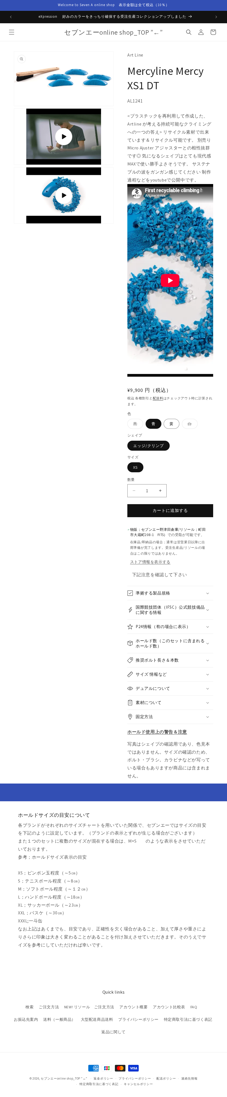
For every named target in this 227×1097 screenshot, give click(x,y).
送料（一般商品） (59, 1019)
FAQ (193, 1006)
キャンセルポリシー (138, 1084)
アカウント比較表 (169, 1006)
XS (135, 467)
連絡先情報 (189, 1078)
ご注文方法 (49, 1006)
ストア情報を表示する (150, 561)
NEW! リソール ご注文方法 (89, 1006)
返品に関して (113, 1031)
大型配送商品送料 (97, 1019)
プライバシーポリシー (138, 1019)
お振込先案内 (26, 1019)
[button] (12, 32)
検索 (29, 1006)
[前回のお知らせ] (11, 17)
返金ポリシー (103, 1078)
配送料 (158, 398)
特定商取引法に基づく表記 (188, 1019)
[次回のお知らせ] (216, 17)
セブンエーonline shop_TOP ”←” (64, 1078)
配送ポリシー (166, 1078)
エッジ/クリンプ (148, 445)
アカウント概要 (133, 1006)
